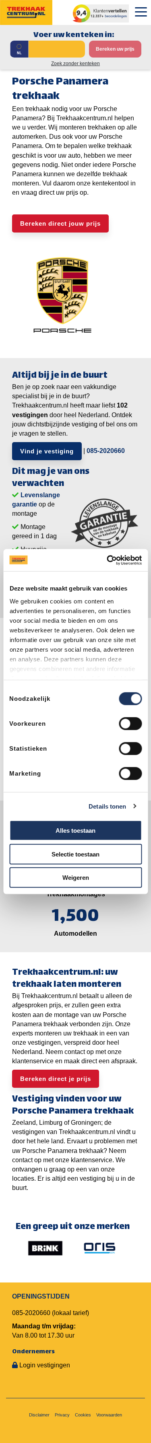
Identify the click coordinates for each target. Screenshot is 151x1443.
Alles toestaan (75, 830)
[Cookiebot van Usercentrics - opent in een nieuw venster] (107, 560)
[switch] (130, 723)
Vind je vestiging (47, 451)
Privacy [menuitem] (62, 1414)
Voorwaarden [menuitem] (109, 1414)
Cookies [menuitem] (83, 1414)
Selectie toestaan (75, 853)
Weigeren (75, 877)
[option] (45, 1247)
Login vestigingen (44, 1365)
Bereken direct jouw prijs (60, 223)
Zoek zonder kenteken (75, 63)
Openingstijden (41, 1296)
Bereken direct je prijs (55, 1078)
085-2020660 (106, 450)
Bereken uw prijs (115, 49)
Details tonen (107, 806)
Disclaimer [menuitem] (39, 1414)
